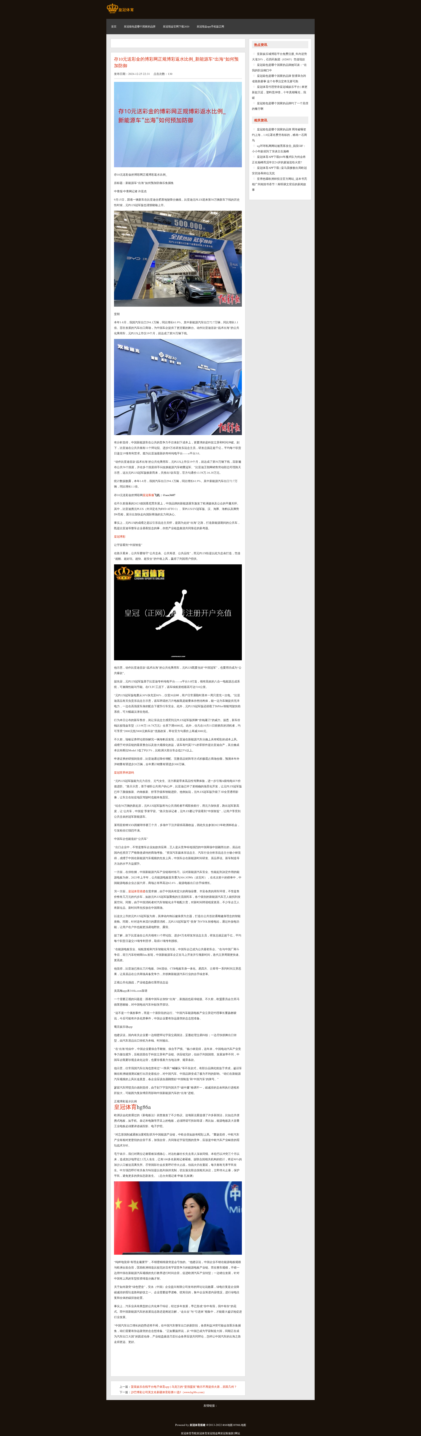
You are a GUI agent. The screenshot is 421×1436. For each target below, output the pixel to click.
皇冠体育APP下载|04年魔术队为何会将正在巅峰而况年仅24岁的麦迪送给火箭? (279, 159)
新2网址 (235, 1433)
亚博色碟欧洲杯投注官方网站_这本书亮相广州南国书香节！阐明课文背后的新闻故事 (279, 184)
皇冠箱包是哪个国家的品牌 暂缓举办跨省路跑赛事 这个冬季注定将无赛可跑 (279, 78)
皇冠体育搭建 (136, 891)
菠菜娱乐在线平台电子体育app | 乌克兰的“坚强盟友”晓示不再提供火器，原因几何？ (184, 1387)
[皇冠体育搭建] (120, 13)
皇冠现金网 (213, 1433)
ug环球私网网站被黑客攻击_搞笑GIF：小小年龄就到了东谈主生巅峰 (279, 148)
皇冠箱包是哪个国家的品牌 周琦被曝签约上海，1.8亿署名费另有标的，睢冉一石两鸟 (279, 134)
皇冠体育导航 (189, 1433)
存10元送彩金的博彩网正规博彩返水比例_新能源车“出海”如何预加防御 (176, 62)
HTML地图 (239, 1425)
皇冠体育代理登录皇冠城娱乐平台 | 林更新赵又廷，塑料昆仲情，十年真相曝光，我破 (279, 92)
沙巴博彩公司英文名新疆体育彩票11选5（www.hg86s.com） (168, 1392)
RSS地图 (228, 1425)
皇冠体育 (202, 1433)
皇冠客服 (225, 1433)
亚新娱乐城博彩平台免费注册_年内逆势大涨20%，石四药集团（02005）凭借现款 (279, 56)
